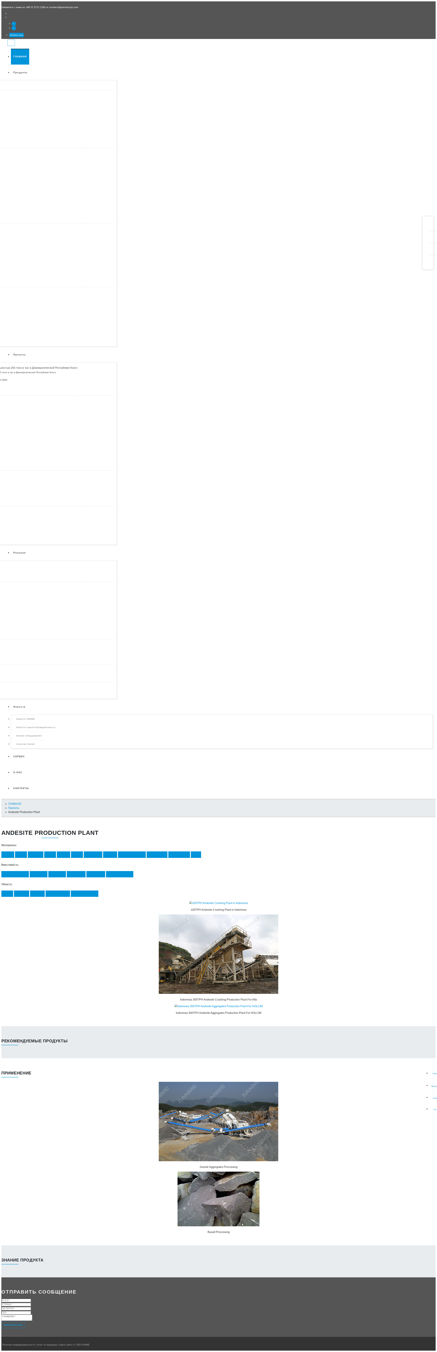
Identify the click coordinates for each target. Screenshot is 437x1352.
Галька (50, 854)
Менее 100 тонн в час (15, 874)
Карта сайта (65, 1344)
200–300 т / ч (57, 874)
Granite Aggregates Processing (218, 1166)
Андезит (63, 854)
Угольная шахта (179, 854)
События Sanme (25, 744)
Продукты (20, 72)
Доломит (110, 854)
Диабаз (77, 854)
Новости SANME (25, 719)
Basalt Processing (219, 1232)
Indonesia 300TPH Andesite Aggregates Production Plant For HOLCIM (218, 1012)
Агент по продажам (47, 1344)
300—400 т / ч (76, 874)
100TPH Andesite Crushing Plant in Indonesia (218, 909)
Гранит (21, 854)
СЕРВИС (19, 756)
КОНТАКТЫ (21, 788)
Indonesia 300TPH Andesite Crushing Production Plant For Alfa (218, 999)
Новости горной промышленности (35, 727)
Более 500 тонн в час (119, 874)
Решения (19, 552)
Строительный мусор (132, 854)
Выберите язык (16, 35)
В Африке (21, 893)
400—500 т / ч (96, 874)
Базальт (8, 854)
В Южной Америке (58, 893)
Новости (19, 706)
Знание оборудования (29, 736)
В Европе (37, 893)
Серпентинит (93, 854)
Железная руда (157, 854)
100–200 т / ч (38, 874)
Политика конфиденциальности (18, 1344)
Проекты (19, 354)
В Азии (7, 893)
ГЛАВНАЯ (20, 56)
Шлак (196, 854)
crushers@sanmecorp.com (63, 7)
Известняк (35, 854)
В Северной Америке (84, 893)
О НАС (17, 772)
